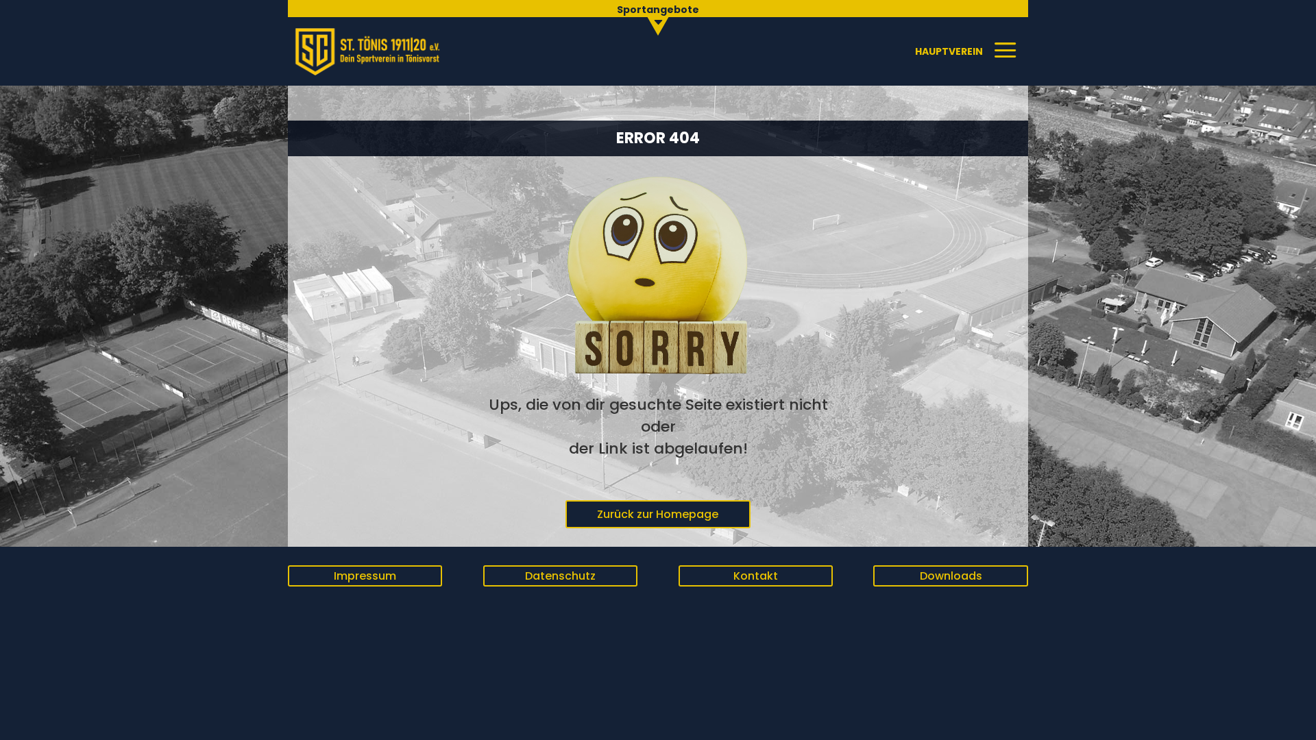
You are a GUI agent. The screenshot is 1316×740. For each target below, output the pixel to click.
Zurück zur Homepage (657, 514)
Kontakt (755, 576)
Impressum (365, 576)
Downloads (951, 576)
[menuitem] (658, 17)
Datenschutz (560, 576)
